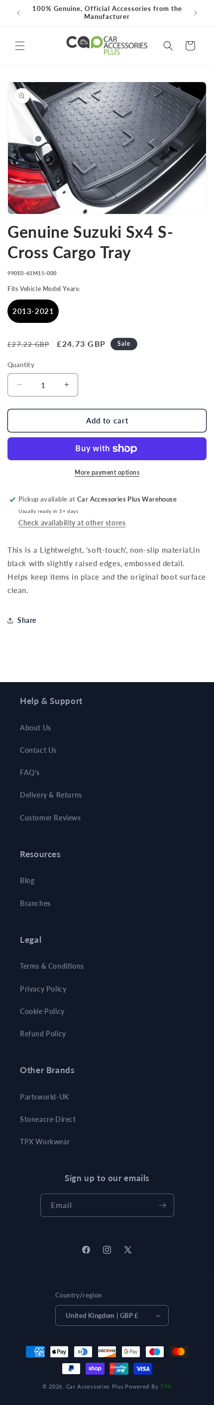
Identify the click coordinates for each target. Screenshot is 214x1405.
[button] (20, 46)
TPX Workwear (45, 1141)
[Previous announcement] (18, 13)
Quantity (20, 365)
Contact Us (38, 750)
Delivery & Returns (51, 795)
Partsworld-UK (44, 1097)
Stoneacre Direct (48, 1119)
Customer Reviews (50, 817)
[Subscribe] (163, 1205)
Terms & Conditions (52, 966)
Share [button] (26, 620)
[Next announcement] (196, 13)
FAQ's (30, 772)
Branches (35, 903)
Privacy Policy (43, 989)
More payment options (107, 472)
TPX (166, 1386)
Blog (27, 880)
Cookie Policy (42, 1011)
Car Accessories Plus (95, 1386)
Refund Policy (43, 1033)
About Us (35, 727)
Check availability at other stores (71, 522)
